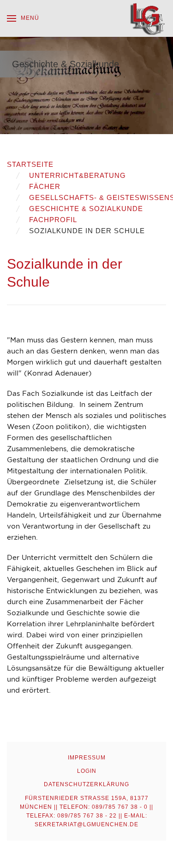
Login (86, 771)
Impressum (87, 757)
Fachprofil (53, 220)
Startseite (30, 164)
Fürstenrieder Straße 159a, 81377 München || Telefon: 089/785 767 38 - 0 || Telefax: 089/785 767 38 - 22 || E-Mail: (86, 811)
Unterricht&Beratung (77, 175)
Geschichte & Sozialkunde (86, 208)
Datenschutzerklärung (86, 784)
